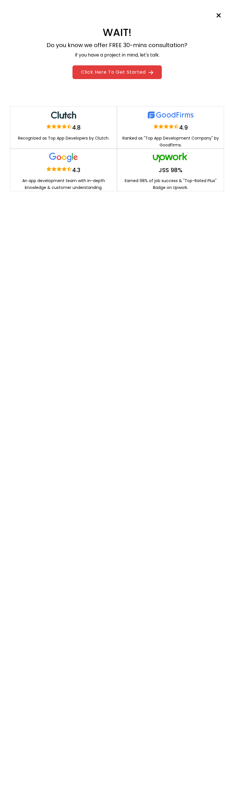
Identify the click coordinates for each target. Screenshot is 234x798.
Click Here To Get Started (114, 72)
